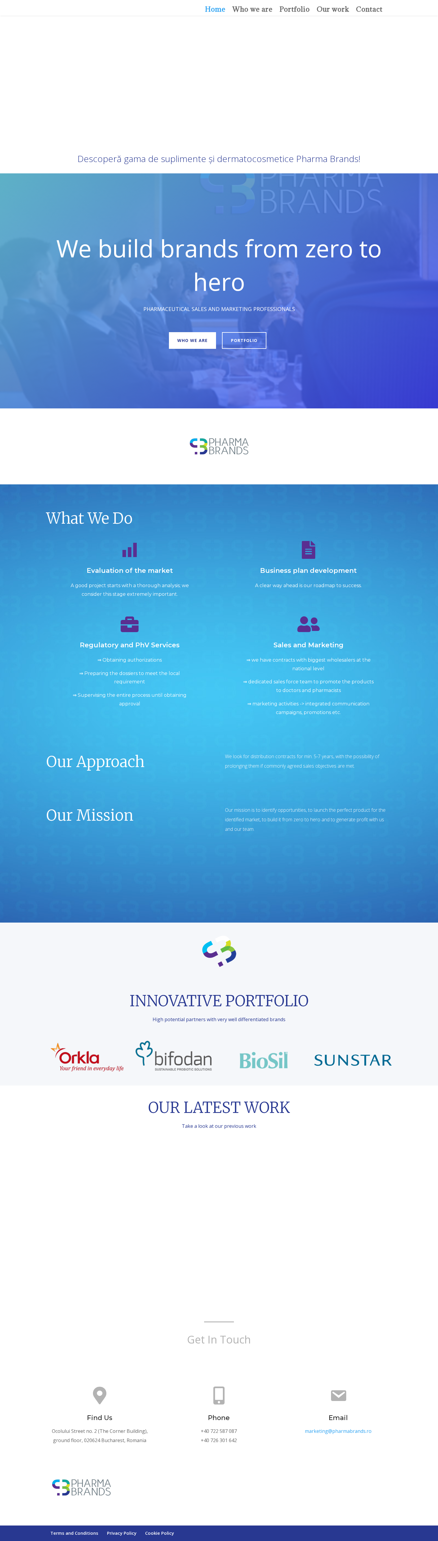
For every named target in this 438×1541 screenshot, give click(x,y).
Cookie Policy (159, 1533)
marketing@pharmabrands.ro (338, 1431)
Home (215, 9)
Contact (369, 9)
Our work (333, 9)
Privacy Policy (121, 1533)
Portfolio (294, 9)
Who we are (252, 9)
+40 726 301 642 (219, 1440)
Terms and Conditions (74, 1533)
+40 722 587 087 (219, 1431)
